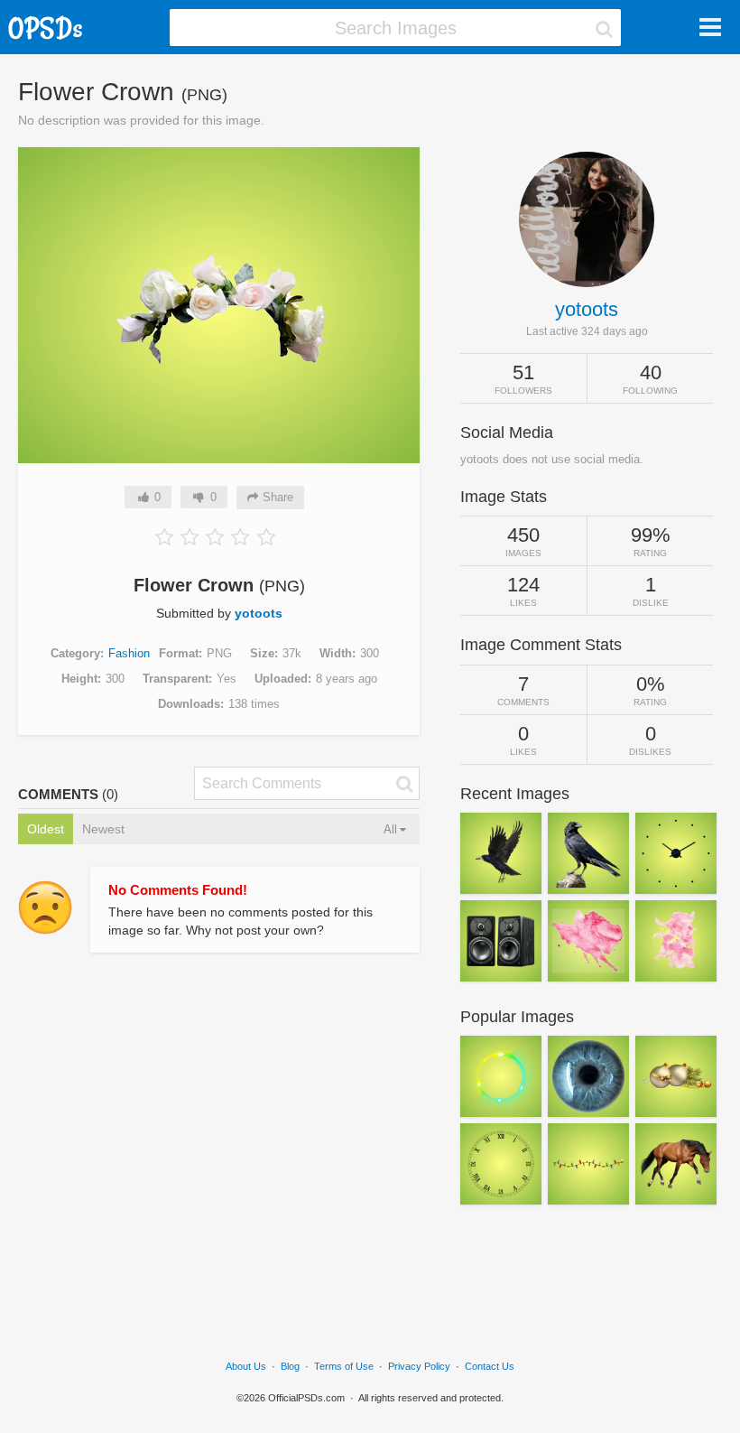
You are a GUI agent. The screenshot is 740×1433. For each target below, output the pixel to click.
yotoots (258, 613)
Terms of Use (344, 1366)
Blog (290, 1366)
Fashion (129, 653)
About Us (246, 1366)
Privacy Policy (419, 1366)
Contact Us (489, 1366)
